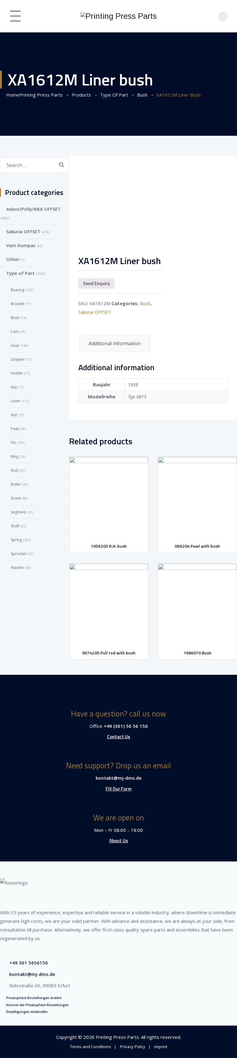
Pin (13, 442)
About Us (118, 840)
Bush (145, 303)
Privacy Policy (132, 1046)
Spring (16, 539)
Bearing (17, 290)
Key (14, 387)
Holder (17, 373)
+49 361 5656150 (28, 963)
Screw (16, 498)
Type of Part (20, 273)
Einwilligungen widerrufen (27, 1012)
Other (12, 259)
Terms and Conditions (90, 1046)
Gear (15, 345)
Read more (110, 529)
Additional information (115, 343)
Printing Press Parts (117, 1037)
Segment (18, 512)
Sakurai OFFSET (94, 312)
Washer (17, 567)
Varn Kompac (21, 245)
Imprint (160, 1046)
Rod (14, 470)
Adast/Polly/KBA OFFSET (33, 209)
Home (33, 95)
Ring (14, 456)
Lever (15, 401)
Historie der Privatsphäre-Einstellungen (37, 1005)
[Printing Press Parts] (119, 16)
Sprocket (18, 553)
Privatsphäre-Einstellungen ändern (34, 998)
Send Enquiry (96, 283)
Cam (15, 331)
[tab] (114, 343)
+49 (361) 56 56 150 (126, 726)
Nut (14, 414)
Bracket (17, 303)
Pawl (15, 428)
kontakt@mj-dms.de (119, 778)
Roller (16, 484)
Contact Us (118, 736)
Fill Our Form (118, 788)
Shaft (15, 526)
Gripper (18, 359)
